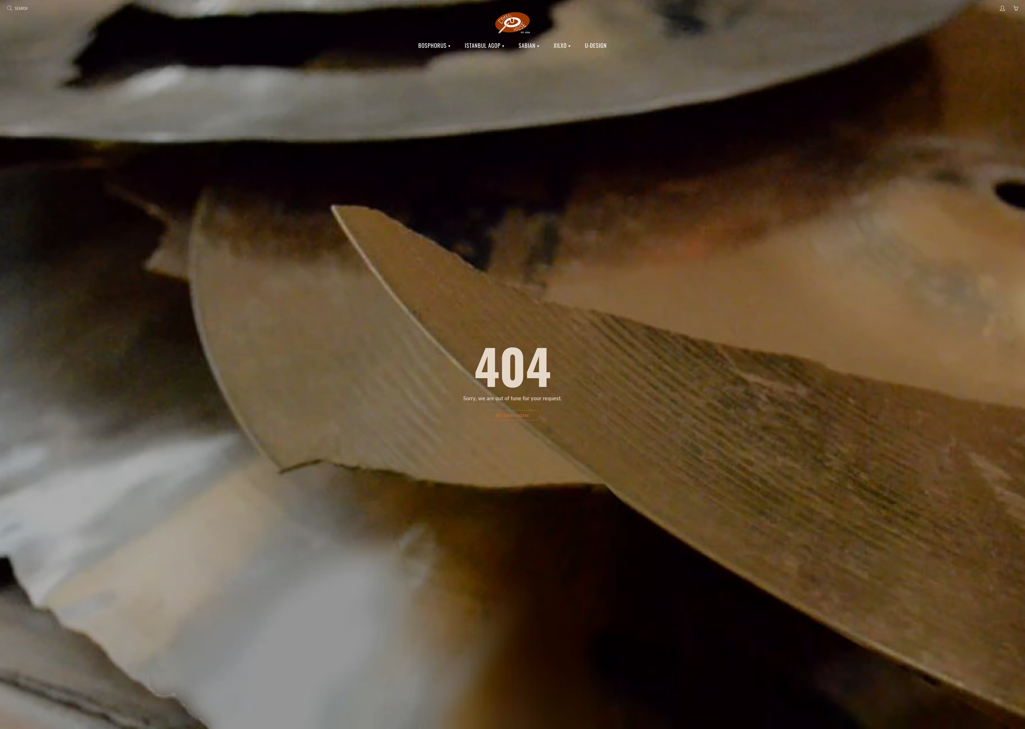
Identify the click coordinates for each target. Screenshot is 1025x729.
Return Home (513, 415)
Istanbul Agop (483, 45)
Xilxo (561, 45)
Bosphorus (433, 45)
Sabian (528, 45)
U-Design (596, 45)
